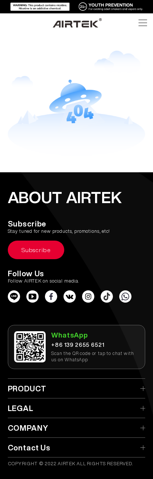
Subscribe (36, 250)
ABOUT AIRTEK (65, 197)
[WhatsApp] (125, 296)
